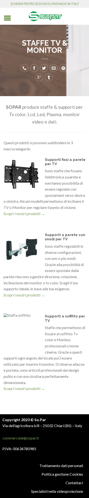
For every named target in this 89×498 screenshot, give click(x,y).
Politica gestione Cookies (62, 474)
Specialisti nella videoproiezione (57, 491)
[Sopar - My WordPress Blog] (45, 14)
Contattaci (74, 482)
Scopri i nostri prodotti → (24, 213)
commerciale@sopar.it (20, 438)
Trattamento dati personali (61, 465)
